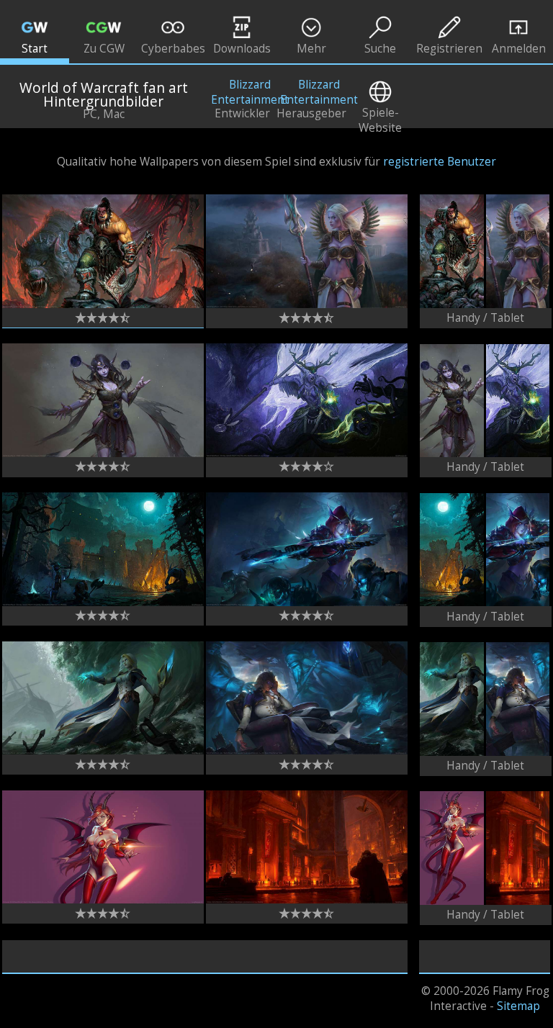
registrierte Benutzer (439, 161)
